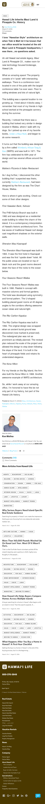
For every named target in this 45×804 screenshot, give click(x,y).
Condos (31, 479)
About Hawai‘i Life (8, 762)
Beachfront (16, 474)
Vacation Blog (6, 749)
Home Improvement (11, 578)
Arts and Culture (10, 531)
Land (6, 496)
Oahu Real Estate (7, 708)
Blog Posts (13, 451)
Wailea (4, 406)
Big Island (29, 474)
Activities (7, 614)
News (40, 404)
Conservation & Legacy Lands (12, 781)
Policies (24, 692)
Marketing (8, 505)
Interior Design (10, 492)
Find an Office (6, 684)
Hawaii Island (9, 487)
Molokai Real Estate (7, 718)
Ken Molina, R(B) (10, 27)
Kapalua (18, 404)
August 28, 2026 (15, 525)
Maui (5, 16)
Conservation (9, 483)
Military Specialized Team (11, 778)
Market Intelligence (12, 501)
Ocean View (25, 637)
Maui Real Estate (6, 710)
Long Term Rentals (7, 725)
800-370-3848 (9, 674)
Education (8, 573)
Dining (28, 483)
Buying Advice (19, 479)
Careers (4, 786)
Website (5, 451)
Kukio (29, 492)
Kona (24, 404)
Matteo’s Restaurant (20, 182)
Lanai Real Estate (7, 715)
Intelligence (23, 487)
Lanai (37, 492)
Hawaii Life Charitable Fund (11, 773)
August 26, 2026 (15, 608)
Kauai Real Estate (7, 705)
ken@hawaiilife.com (17, 444)
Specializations (7, 776)
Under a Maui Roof (17, 134)
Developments (6, 720)
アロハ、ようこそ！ (8, 723)
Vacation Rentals (6, 733)
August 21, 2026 (15, 654)
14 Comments (7, 31)
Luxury (24, 496)
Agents (6, 474)
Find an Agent (6, 757)
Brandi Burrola (6, 558)
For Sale (38, 483)
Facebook (20, 451)
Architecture (30, 401)
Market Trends (29, 501)
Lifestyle (29, 404)
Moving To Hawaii (23, 591)
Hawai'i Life (5, 525)
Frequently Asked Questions (9, 788)
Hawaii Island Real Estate (9, 713)
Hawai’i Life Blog (6, 746)
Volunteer (18, 536)
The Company (7, 764)
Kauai (21, 492)
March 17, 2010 (7, 29)
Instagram (24, 451)
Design (20, 483)
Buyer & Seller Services (10, 770)
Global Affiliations (8, 783)
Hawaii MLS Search (7, 703)
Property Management (8, 738)
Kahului (12, 404)
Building (7, 479)
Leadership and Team (9, 767)
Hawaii (38, 401)
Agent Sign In (5, 688)
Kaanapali (5, 404)
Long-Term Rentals (7, 736)
